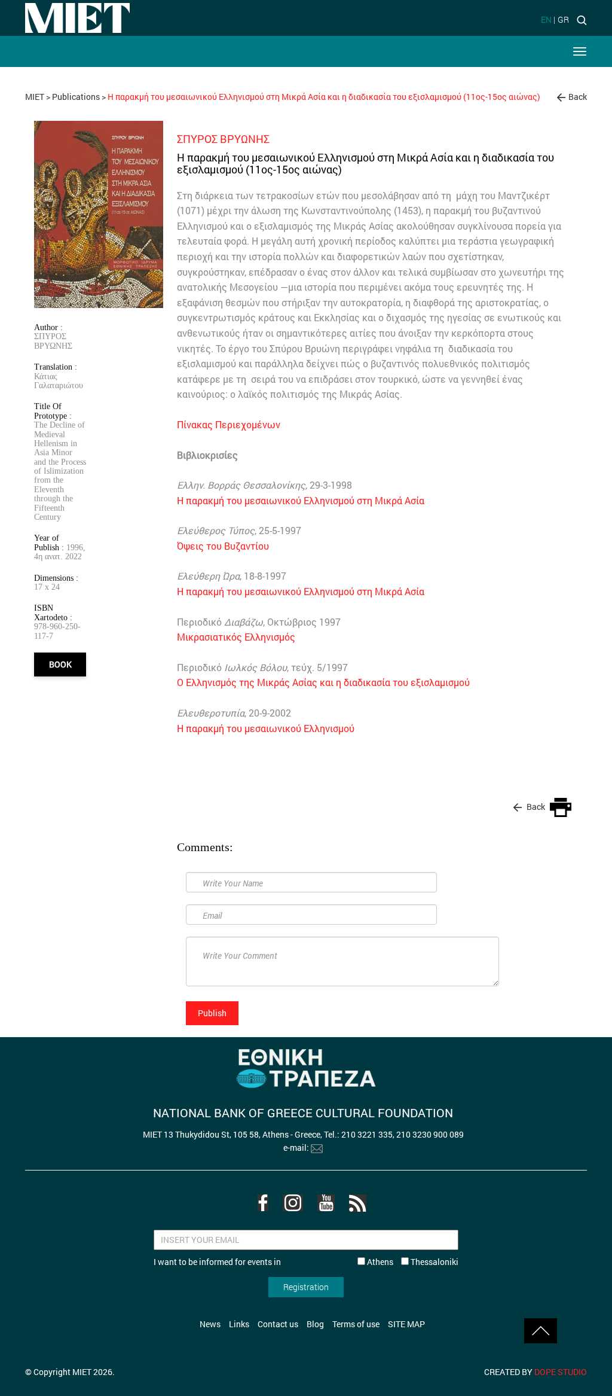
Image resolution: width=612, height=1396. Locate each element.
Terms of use (356, 1324)
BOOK (60, 664)
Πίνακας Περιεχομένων (228, 424)
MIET (34, 96)
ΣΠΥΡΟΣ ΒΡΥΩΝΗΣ (53, 340)
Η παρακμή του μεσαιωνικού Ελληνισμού (265, 728)
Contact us (278, 1324)
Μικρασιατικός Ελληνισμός (236, 636)
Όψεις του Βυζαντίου (223, 545)
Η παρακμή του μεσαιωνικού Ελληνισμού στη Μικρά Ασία (300, 500)
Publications (76, 96)
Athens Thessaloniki (411, 1261)
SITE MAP (406, 1324)
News (210, 1324)
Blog (315, 1324)
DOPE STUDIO (560, 1371)
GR (563, 19)
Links (239, 1324)
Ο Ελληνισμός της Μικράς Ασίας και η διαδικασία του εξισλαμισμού (323, 682)
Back (577, 96)
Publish (212, 1013)
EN (546, 19)
